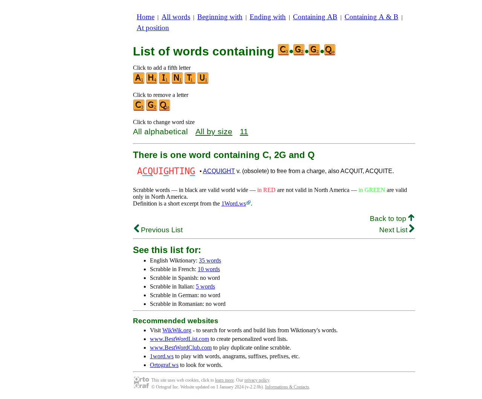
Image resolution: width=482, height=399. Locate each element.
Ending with (268, 17)
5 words (205, 286)
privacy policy (256, 380)
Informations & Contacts (287, 387)
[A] (139, 82)
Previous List (161, 230)
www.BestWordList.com (179, 339)
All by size (213, 131)
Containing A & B (371, 17)
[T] (190, 82)
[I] (165, 82)
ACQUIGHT (219, 171)
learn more (224, 380)
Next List (394, 230)
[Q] (165, 109)
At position (153, 28)
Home (145, 17)
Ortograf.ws (164, 365)
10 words (209, 269)
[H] (152, 82)
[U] (203, 82)
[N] (177, 82)
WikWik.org (176, 330)
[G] (152, 109)
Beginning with (220, 17)
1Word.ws (233, 203)
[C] (139, 109)
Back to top (389, 219)
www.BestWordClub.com (181, 347)
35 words (210, 260)
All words (176, 17)
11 (244, 131)
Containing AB (315, 17)
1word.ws (162, 356)
